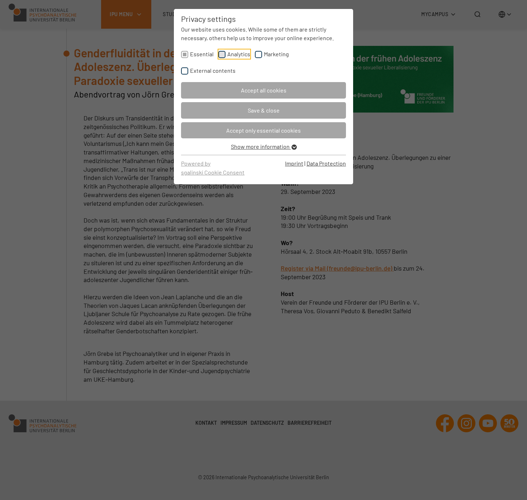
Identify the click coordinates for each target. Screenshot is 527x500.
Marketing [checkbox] (276, 54)
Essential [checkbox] (202, 54)
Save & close (264, 110)
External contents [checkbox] (213, 70)
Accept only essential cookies (263, 130)
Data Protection (326, 163)
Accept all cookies (263, 90)
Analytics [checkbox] (238, 54)
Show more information (261, 146)
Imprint (294, 163)
